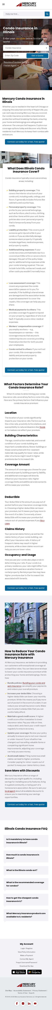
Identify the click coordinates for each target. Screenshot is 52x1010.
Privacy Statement (39, 991)
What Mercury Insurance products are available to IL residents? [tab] (25, 915)
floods (42, 427)
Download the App (26, 966)
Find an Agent (10, 65)
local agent (10, 791)
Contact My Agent (26, 959)
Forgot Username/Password (26, 962)
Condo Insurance (13, 48)
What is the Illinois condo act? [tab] (21, 870)
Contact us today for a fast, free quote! (26, 141)
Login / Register (27, 948)
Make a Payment (26, 955)
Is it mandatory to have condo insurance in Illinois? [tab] (22, 841)
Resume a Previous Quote (15, 62)
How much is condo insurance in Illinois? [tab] (22, 856)
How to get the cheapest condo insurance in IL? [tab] (22, 900)
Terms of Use (22, 993)
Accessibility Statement (22, 991)
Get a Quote (37, 55)
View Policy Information (26, 952)
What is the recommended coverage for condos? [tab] (25, 884)
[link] (17, 1003)
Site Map (8, 991)
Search (31, 993)
